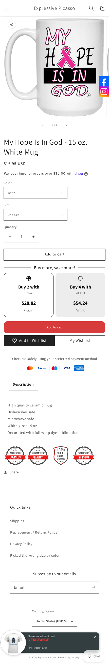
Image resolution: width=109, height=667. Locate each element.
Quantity (10, 227)
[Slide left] (43, 125)
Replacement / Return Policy (33, 532)
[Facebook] (104, 81)
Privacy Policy (21, 543)
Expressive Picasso (48, 657)
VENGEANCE (40, 640)
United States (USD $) (51, 621)
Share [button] (14, 472)
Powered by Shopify (69, 657)
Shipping (17, 521)
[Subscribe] (93, 587)
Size (7, 205)
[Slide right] (65, 125)
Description (23, 384)
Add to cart (55, 254)
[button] (6, 8)
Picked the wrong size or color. (35, 555)
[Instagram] (104, 91)
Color (7, 183)
